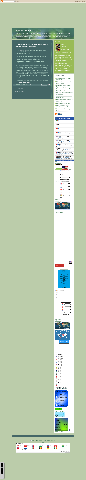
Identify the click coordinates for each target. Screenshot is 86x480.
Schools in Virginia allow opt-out (62, 133)
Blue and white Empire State (63, 103)
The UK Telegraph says (21, 50)
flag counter (58, 201)
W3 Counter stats (59, 212)
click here (57, 352)
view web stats (64, 269)
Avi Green (63, 46)
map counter (58, 210)
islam (28, 82)
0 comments (44, 85)
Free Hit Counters (59, 411)
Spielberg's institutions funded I (65, 153)
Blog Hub (57, 161)
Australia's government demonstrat (63, 145)
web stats (57, 199)
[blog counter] (62, 329)
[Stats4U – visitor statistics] (61, 429)
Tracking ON (69, 160)
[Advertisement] (43, 12)
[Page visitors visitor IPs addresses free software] (43, 440)
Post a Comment (20, 91)
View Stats (64, 287)
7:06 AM (29, 84)
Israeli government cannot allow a (63, 129)
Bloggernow (58, 163)
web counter (58, 319)
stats (43, 442)
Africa (20, 82)
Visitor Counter (64, 341)
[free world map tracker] (62, 209)
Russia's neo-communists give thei (62, 158)
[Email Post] (49, 85)
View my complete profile (63, 70)
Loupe (2, 476)
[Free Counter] (65, 165)
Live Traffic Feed (64, 118)
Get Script (59, 160)
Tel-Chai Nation (23, 30)
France (24, 82)
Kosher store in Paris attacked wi (65, 121)
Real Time (64, 160)
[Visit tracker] (62, 339)
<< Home (17, 95)
